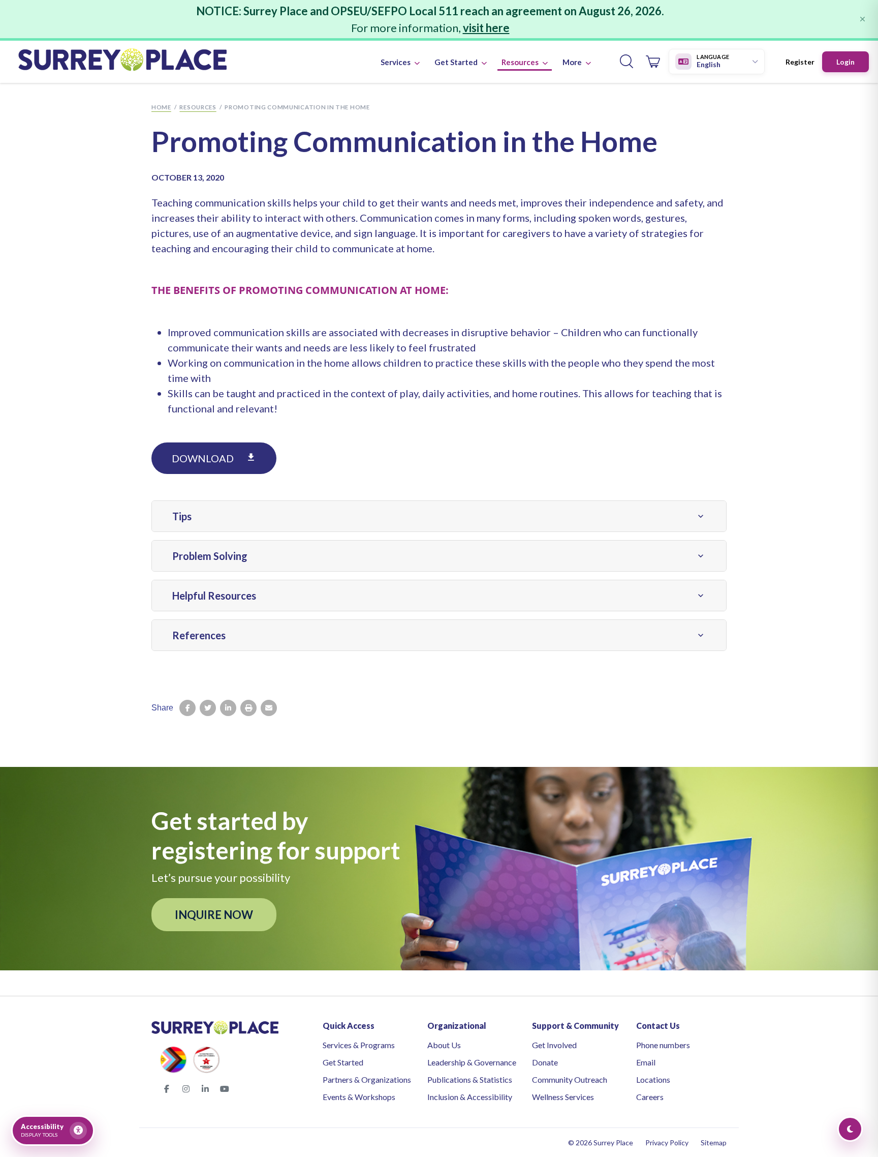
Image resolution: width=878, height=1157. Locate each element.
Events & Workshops (359, 1097)
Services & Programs (359, 1045)
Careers (650, 1097)
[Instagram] (186, 1089)
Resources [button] (520, 62)
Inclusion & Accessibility (469, 1097)
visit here (486, 28)
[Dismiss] (862, 19)
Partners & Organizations (367, 1079)
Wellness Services (563, 1097)
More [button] (572, 62)
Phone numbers (663, 1045)
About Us (444, 1045)
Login (845, 61)
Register (800, 61)
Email (645, 1062)
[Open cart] (653, 61)
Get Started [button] (456, 62)
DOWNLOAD (214, 458)
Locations (653, 1079)
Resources (197, 107)
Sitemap (714, 1142)
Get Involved (554, 1045)
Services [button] (396, 62)
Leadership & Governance (471, 1062)
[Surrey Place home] (122, 61)
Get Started (343, 1062)
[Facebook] (167, 1089)
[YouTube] (224, 1089)
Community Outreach (569, 1079)
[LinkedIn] (205, 1089)
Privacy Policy (666, 1142)
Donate (545, 1062)
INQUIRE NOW (214, 915)
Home (161, 107)
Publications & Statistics (469, 1079)
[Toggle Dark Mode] (850, 1129)
